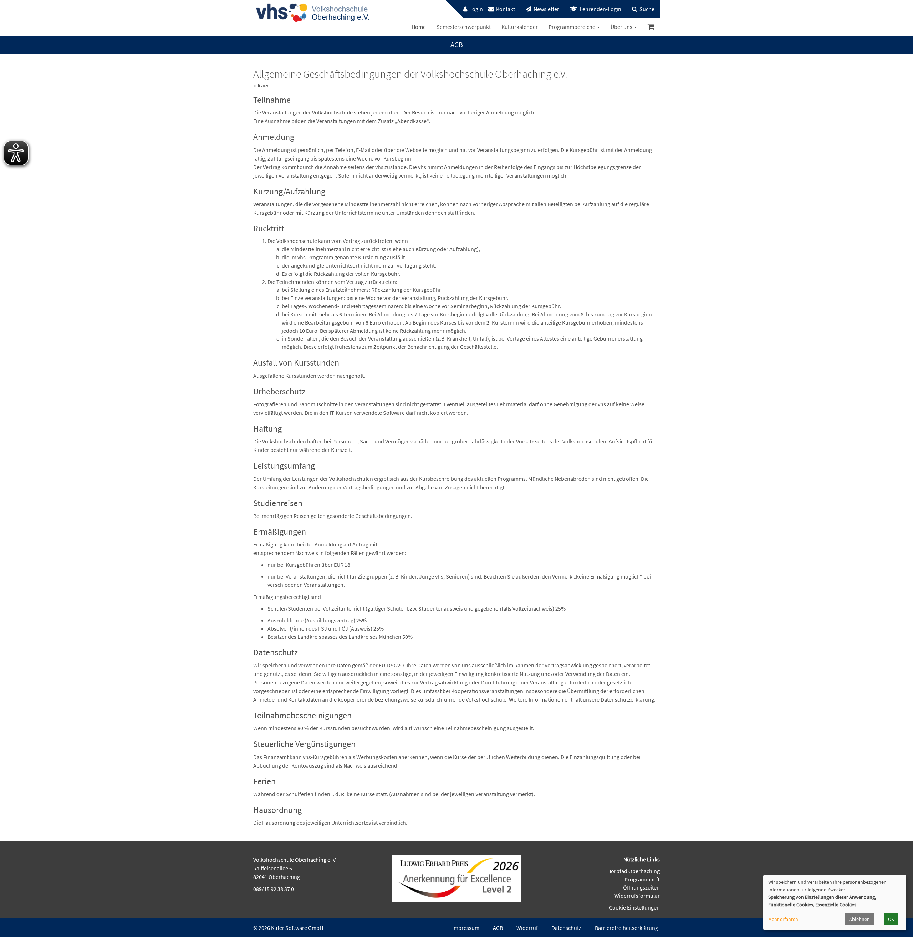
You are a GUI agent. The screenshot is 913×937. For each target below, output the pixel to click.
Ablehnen (859, 919)
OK (891, 919)
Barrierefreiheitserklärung (626, 927)
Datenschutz (566, 927)
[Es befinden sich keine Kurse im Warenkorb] (651, 27)
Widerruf (527, 927)
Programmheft (642, 879)
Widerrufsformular (637, 895)
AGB (498, 927)
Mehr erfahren (783, 919)
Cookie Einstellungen (634, 907)
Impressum (465, 927)
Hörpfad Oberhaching (633, 871)
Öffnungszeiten (641, 887)
